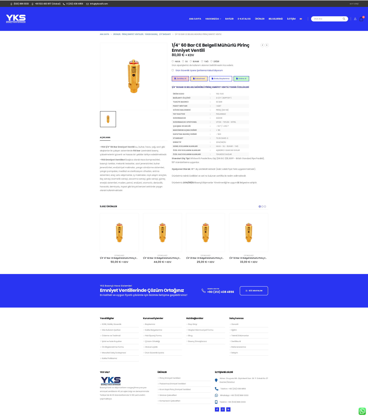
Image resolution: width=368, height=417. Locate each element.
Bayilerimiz (150, 324)
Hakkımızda (212, 18)
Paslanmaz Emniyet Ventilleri (173, 383)
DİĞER (216, 61)
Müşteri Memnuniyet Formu (200, 330)
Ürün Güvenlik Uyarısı (154, 352)
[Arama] (344, 18)
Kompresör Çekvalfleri (170, 401)
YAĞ (206, 61)
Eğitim (234, 330)
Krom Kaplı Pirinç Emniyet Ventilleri (175, 389)
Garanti (234, 324)
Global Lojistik (151, 347)
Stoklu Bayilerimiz (221, 78)
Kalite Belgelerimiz (153, 330)
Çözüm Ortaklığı (152, 341)
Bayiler (229, 18)
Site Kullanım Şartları (111, 330)
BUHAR (195, 61)
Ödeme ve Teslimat (111, 335)
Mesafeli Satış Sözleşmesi (114, 352)
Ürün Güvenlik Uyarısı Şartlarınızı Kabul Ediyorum (199, 70)
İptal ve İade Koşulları (112, 341)
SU (186, 61)
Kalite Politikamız (109, 358)
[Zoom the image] (16, 16)
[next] (267, 45)
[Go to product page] (119, 232)
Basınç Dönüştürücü (197, 341)
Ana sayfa (195, 18)
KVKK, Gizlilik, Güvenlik (111, 324)
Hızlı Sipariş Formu (153, 335)
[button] (259, 206)
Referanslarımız (238, 347)
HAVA (177, 61)
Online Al (242, 78)
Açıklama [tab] (105, 137)
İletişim (291, 18)
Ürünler (259, 18)
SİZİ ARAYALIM (255, 290)
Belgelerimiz (276, 18)
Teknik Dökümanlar (240, 335)
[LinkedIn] (228, 409)
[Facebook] (217, 409)
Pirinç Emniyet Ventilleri (170, 378)
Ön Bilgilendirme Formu (113, 347)
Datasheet (200, 78)
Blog (190, 335)
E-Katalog (244, 18)
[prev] (262, 45)
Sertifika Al (181, 78)
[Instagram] (223, 409)
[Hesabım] (355, 19)
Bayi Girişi (354, 4)
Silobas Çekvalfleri (168, 395)
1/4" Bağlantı (119, 255)
